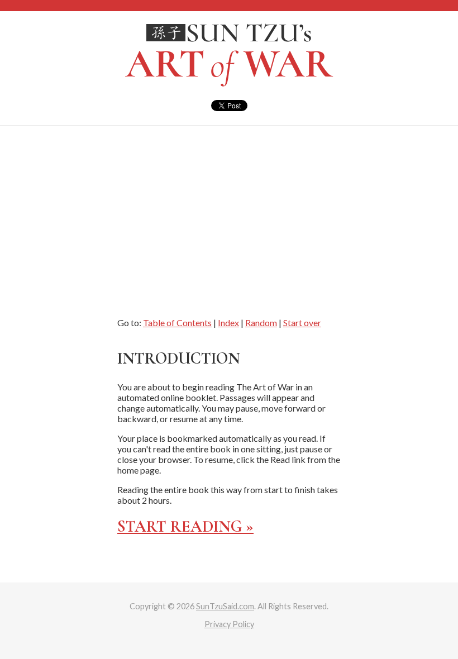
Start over (302, 322)
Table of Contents (177, 322)
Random (261, 322)
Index (228, 322)
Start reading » (185, 526)
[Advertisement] (229, 210)
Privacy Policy (229, 624)
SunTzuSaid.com (225, 606)
